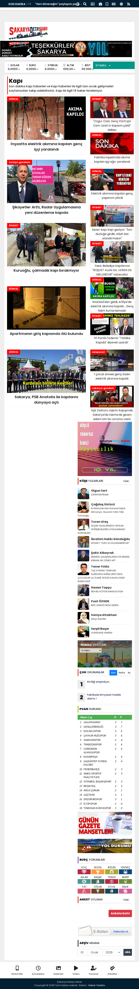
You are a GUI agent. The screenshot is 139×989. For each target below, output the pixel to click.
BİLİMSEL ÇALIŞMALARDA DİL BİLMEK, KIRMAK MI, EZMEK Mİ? (110, 558)
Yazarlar (93, 974)
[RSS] (128, 4)
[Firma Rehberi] (100, 4)
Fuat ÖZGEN (100, 601)
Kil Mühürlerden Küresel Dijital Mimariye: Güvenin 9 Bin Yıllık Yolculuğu (101, 512)
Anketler (112, 974)
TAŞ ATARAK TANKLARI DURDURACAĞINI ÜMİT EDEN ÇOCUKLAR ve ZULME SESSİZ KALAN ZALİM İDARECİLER (101, 576)
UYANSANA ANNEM (101, 632)
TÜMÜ (126, 481)
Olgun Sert (99, 491)
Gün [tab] (113, 672)
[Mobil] (78, 4)
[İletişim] (92, 4)
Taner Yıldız (100, 566)
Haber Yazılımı (96, 985)
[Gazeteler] (113, 4)
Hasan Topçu (101, 587)
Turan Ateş (99, 522)
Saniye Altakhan (104, 615)
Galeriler (58, 974)
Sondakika (38, 974)
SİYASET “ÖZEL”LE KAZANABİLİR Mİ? (110, 543)
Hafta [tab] (122, 672)
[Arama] (84, 4)
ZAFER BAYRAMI (99, 494)
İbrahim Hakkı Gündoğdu (110, 539)
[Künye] (121, 4)
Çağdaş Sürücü (103, 504)
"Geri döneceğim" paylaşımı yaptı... (58, 4)
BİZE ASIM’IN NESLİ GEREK (105, 605)
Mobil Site (17, 974)
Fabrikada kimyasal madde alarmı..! (100, 697)
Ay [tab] (129, 672)
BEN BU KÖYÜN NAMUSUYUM (107, 591)
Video (76, 974)
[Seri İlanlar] (107, 4)
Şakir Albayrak (102, 553)
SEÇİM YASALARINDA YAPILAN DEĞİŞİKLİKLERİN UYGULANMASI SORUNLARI (101, 529)
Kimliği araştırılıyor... (95, 684)
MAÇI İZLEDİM (98, 619)
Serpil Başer (100, 629)
